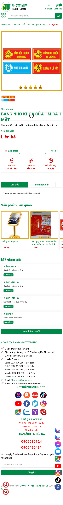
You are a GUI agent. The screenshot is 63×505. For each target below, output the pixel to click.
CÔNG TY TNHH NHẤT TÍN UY (34, 486)
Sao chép (8, 275)
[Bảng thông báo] (15, 225)
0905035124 (31, 441)
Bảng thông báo (10, 241)
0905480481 (31, 447)
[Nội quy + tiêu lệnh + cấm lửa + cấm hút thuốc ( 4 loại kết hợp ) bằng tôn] (44, 225)
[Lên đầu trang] (58, 494)
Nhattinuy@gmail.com (21, 380)
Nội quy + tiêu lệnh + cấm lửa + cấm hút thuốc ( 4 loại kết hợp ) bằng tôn (44, 244)
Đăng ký (31, 472)
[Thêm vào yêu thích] (31, 116)
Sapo (3, 489)
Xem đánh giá (7, 131)
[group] (31, 61)
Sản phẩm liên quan (16, 205)
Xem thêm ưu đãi (31, 331)
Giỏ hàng (58, 9)
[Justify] (58, 16)
